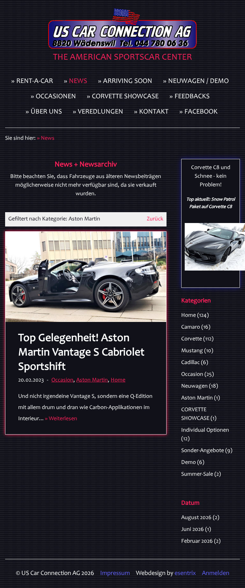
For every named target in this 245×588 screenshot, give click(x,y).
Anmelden (215, 573)
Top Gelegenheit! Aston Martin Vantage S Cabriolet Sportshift (81, 353)
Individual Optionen (205, 435)
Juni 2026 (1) (196, 529)
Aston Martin (92, 380)
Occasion (62, 380)
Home (118, 380)
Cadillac (194, 363)
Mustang (197, 351)
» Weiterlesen (61, 419)
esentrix (185, 573)
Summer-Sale (201, 474)
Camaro (195, 327)
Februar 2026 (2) (200, 541)
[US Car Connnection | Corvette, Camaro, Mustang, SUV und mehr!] (122, 37)
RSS (237, 314)
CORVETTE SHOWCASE (198, 414)
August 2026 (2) (200, 518)
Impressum (115, 573)
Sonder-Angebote (206, 451)
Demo (192, 462)
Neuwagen (199, 386)
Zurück (155, 219)
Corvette (197, 339)
